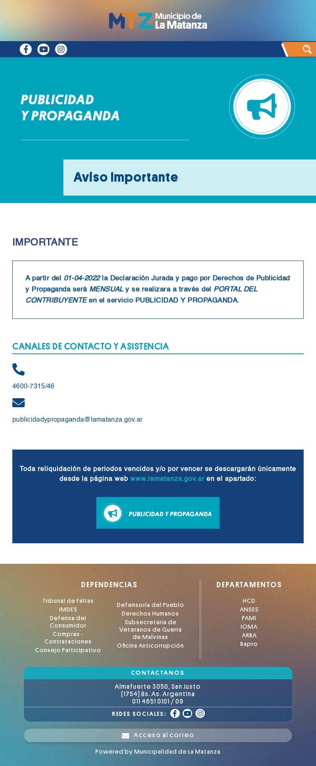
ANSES (249, 610)
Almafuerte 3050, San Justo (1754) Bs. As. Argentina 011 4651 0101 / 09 (158, 694)
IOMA (249, 627)
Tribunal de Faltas (68, 601)
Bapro (249, 644)
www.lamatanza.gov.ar (167, 479)
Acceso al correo (164, 735)
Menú (301, 17)
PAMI (249, 618)
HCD (249, 601)
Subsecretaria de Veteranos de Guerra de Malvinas (150, 629)
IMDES (68, 610)
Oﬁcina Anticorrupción (150, 646)
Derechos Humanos (150, 614)
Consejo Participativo (68, 650)
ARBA (249, 635)
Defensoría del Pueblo (150, 605)
